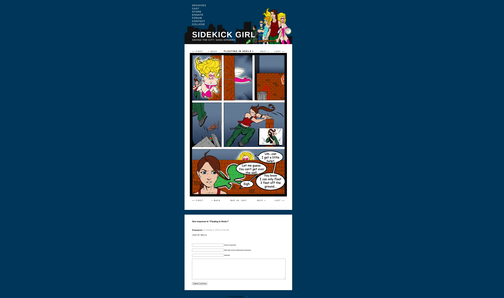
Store (196, 11)
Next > (264, 51)
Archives (199, 5)
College (198, 24)
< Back (212, 51)
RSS (247, 296)
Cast (195, 8)
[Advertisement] (490, 47)
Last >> (280, 51)
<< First (197, 51)
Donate (197, 15)
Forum (197, 18)
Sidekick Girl (224, 34)
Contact (198, 21)
